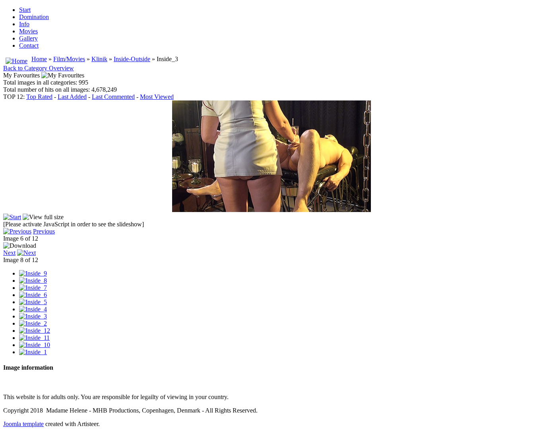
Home (39, 59)
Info (24, 24)
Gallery (28, 38)
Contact (29, 45)
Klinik (99, 59)
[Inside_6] (33, 294)
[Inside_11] (34, 337)
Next (9, 252)
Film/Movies (69, 59)
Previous (44, 231)
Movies (28, 31)
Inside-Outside (132, 59)
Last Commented (113, 96)
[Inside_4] (33, 309)
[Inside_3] (33, 316)
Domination (34, 17)
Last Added (72, 96)
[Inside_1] (33, 352)
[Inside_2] (33, 323)
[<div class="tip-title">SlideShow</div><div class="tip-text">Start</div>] (12, 217)
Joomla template (23, 423)
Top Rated (39, 96)
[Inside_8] (33, 280)
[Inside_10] (34, 344)
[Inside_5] (33, 302)
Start (25, 9)
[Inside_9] (33, 273)
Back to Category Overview (38, 68)
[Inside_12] (34, 330)
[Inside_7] (33, 287)
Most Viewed (157, 96)
